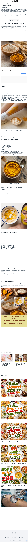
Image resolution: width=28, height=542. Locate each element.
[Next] (26, 361)
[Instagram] (15, 533)
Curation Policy (13, 537)
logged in (6, 377)
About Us (5, 536)
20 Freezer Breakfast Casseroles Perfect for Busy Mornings (13, 419)
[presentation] (7, 358)
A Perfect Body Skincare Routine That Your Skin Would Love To (6, 364)
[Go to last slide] (1, 361)
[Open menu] (1, 1)
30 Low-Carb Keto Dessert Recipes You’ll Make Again (12, 398)
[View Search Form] (26, 1)
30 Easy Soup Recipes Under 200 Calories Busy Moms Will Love (13, 486)
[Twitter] (14, 533)
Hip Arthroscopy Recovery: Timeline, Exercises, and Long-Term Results (13, 509)
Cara (2, 7)
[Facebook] (12, 533)
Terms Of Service (20, 537)
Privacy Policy (7, 537)
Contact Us (10, 536)
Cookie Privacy (16, 536)
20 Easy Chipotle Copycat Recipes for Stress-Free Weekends (13, 463)
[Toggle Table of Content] (17, 20)
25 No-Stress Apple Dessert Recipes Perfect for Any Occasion (13, 441)
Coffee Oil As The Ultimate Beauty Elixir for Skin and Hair (20, 364)
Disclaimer (22, 536)
